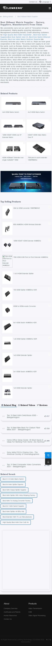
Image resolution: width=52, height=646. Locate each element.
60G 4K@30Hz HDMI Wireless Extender (27, 224)
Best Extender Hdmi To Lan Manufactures (17, 517)
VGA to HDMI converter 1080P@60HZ (26, 208)
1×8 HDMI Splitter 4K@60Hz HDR (25, 339)
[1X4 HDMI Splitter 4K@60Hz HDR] (7, 294)
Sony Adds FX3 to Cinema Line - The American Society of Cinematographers (23, 453)
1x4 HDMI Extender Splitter (22, 388)
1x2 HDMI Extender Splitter (22, 355)
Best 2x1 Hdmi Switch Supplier (13, 506)
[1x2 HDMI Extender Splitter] (7, 359)
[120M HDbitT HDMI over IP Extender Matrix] (13, 126)
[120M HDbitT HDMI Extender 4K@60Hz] (7, 245)
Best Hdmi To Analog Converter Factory (16, 501)
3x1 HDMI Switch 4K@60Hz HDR (24, 372)
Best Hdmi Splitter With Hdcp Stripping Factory (19, 495)
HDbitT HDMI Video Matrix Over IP (37, 136)
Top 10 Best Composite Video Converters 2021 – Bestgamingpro (24, 465)
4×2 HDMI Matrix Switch (36, 112)
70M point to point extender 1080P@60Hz (37, 159)
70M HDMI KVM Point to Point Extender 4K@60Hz (30, 257)
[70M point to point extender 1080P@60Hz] (39, 148)
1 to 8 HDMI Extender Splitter (23, 273)
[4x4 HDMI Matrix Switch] (13, 103)
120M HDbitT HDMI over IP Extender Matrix (11, 136)
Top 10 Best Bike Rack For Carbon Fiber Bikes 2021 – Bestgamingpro (23, 429)
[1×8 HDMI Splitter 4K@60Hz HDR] (7, 343)
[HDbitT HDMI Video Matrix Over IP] (39, 126)
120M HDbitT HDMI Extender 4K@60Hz (27, 241)
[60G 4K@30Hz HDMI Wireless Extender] (7, 228)
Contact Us (33, 2)
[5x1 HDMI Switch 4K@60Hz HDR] (7, 326)
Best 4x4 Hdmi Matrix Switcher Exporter (24, 39)
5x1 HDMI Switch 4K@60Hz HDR (24, 323)
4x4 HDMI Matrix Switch (10, 112)
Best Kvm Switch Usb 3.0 (18, 37)
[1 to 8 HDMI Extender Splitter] (7, 277)
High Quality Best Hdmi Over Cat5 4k (16, 522)
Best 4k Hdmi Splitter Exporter (13, 484)
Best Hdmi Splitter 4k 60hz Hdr (13, 511)
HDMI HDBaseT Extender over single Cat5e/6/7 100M (13, 159)
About (6, 603)
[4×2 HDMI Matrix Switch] (39, 103)
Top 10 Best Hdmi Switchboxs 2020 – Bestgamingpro (22, 416)
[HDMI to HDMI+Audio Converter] (7, 310)
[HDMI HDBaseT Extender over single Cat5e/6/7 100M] (13, 148)
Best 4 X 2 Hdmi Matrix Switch (13, 479)
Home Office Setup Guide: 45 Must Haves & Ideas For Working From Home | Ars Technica (25, 441)
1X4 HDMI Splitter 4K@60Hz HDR (25, 290)
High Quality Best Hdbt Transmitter (17, 35)
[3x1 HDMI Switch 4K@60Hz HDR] (7, 375)
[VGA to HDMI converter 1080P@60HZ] (7, 212)
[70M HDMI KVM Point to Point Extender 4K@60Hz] (7, 261)
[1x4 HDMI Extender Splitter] (7, 392)
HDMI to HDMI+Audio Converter (24, 306)
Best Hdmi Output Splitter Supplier (14, 490)
